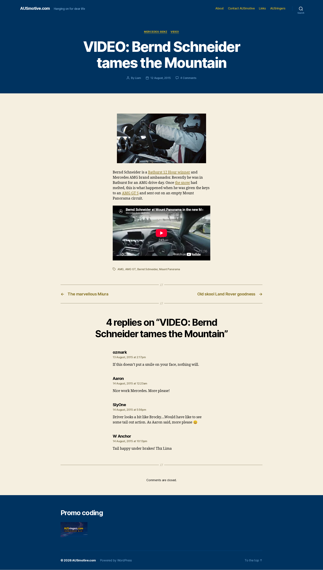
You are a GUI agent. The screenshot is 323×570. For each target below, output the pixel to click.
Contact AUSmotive (241, 8)
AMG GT (130, 269)
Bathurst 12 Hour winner (169, 172)
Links (262, 8)
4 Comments (188, 78)
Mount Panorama (169, 269)
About (219, 8)
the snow (182, 183)
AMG (120, 269)
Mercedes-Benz (155, 31)
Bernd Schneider (147, 269)
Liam (138, 78)
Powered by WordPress (116, 560)
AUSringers (277, 8)
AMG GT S (130, 193)
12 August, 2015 (160, 78)
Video (175, 31)
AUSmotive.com (35, 8)
